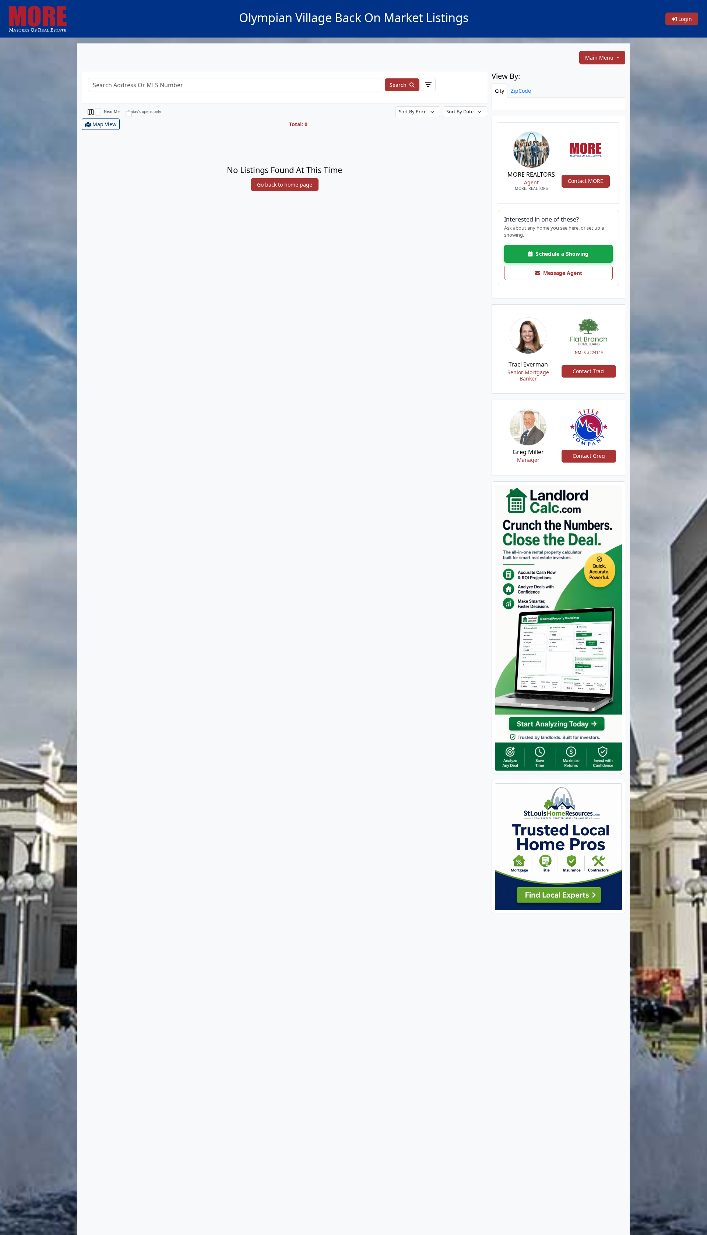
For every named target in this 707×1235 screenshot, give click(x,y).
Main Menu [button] (600, 57)
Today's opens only (144, 111)
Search (399, 84)
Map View (103, 124)
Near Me (112, 111)
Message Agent (561, 272)
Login (684, 18)
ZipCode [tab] (521, 90)
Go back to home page (284, 184)
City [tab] (499, 90)
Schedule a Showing (561, 253)
